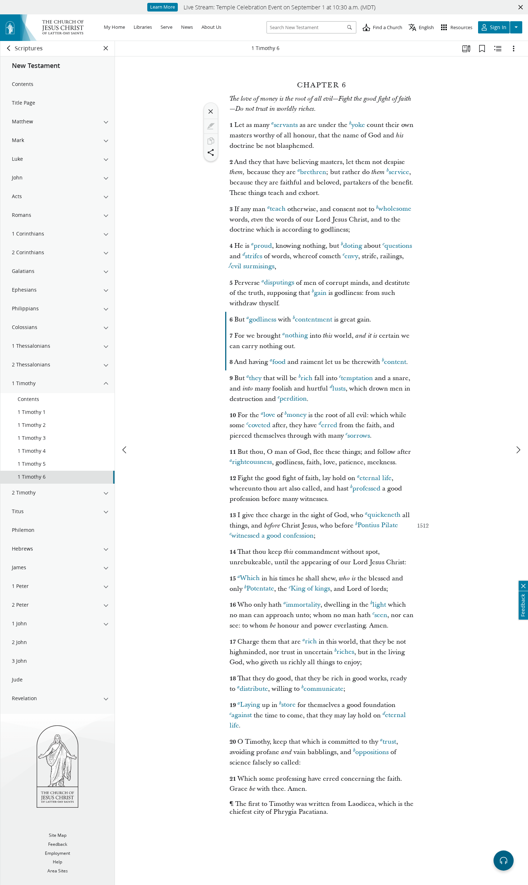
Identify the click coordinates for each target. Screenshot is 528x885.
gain (320, 292)
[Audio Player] (504, 860)
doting (352, 245)
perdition (293, 398)
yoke (358, 124)
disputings (279, 282)
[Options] (513, 48)
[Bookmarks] (482, 48)
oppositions (372, 752)
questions (398, 245)
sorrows (358, 435)
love (269, 415)
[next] (518, 450)
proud (263, 245)
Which (250, 578)
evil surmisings (252, 266)
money (296, 415)
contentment (313, 319)
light (379, 604)
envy (351, 256)
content (395, 361)
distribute (254, 688)
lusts (339, 388)
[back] (9, 48)
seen (380, 615)
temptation (357, 378)
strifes (253, 256)
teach (278, 209)
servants (286, 124)
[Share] (211, 152)
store (288, 705)
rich (306, 378)
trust (389, 741)
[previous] (125, 450)
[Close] (211, 111)
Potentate (260, 588)
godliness (262, 319)
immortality (303, 604)
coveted (259, 425)
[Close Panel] (106, 48)
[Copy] (211, 141)
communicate (323, 688)
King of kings (310, 588)
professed (366, 488)
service (399, 172)
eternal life (376, 478)
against (241, 715)
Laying (250, 705)
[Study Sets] (466, 48)
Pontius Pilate (377, 525)
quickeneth (383, 515)
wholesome (394, 209)
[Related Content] (498, 48)
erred (329, 425)
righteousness (252, 462)
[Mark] (211, 126)
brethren (313, 172)
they (255, 378)
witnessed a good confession (272, 535)
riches (345, 652)
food (279, 361)
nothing (296, 335)
